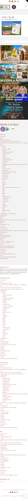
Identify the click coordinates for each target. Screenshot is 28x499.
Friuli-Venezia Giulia (6, 168)
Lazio (3, 181)
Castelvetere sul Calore (5, 243)
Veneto (3, 207)
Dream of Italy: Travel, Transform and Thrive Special (10, 141)
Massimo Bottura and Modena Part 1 (7, 246)
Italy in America (5, 176)
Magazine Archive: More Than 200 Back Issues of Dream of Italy (12, 219)
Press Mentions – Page (4, 224)
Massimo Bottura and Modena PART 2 (7, 247)
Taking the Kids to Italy (6, 196)
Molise (3, 188)
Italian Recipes (5, 175)
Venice (3, 209)
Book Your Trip (3, 136)
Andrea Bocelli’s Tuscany (5, 236)
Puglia (3, 190)
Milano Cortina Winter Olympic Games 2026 (11, 187)
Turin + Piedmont (5, 201)
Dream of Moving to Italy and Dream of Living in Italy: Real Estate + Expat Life (15, 165)
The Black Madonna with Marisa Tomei (7, 253)
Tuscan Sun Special (4, 229)
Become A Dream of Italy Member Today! (8, 257)
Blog (25, 489)
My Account (2, 221)
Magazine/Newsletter (19, 489)
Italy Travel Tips (5, 178)
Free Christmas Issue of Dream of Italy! (7, 213)
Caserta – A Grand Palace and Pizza (7, 241)
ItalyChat (4, 179)
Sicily (3, 195)
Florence (4, 167)
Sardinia (3, 193)
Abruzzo (4, 147)
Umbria (3, 204)
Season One (2, 249)
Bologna (1, 239)
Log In (1, 218)
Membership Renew (4, 258)
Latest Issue (2, 216)
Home (3, 489)
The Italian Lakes (5, 198)
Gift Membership (3, 215)
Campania (4, 156)
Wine (3, 212)
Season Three (3, 250)
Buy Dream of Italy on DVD (5, 139)
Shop (12, 490)
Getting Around (5, 170)
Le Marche (4, 182)
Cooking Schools (5, 161)
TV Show (7, 489)
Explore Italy (2, 145)
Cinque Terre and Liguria (7, 159)
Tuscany (4, 202)
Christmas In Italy (5, 158)
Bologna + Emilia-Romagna (7, 152)
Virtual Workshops (4, 232)
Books (1, 138)
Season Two (2, 252)
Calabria (4, 155)
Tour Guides (4, 199)
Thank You (2, 226)
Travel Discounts (3, 227)
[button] (26, 5)
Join (1, 451)
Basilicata (4, 150)
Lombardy (4, 184)
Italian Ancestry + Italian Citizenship (9, 172)
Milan (3, 185)
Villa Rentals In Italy (6, 210)
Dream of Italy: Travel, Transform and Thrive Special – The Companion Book (14, 143)
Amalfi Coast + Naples (6, 149)
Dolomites (4, 162)
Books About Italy (5, 153)
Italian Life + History (6, 173)
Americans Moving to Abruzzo (6, 235)
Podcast (1, 222)
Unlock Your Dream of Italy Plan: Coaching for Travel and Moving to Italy (14, 230)
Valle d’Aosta (4, 206)
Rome (3, 192)
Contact (2, 438)
